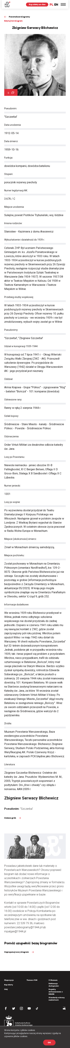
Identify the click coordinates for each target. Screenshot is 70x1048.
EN (56, 4)
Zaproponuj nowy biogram (16, 952)
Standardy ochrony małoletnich (56, 998)
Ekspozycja (9, 980)
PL (51, 4)
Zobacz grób (10, 818)
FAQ (6, 989)
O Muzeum (53, 980)
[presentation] (2, 473)
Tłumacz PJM (32, 980)
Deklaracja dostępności (54, 984)
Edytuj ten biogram (13, 20)
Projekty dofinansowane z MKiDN (56, 991)
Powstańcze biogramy (19, 16)
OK (49, 1042)
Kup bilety (8, 985)
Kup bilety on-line (37, 4)
